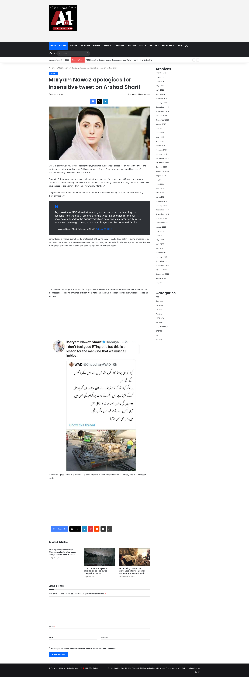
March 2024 (160, 197)
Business (120, 45)
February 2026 (161, 98)
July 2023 (160, 231)
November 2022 (162, 265)
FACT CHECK (168, 45)
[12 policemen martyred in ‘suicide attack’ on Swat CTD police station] (99, 557)
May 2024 (160, 188)
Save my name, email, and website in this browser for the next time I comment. (83, 648)
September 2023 (162, 223)
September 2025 (162, 120)
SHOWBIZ (108, 45)
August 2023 (161, 227)
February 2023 (161, 253)
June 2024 (160, 184)
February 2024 (161, 201)
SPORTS (96, 45)
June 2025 (160, 133)
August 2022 (161, 278)
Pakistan (73, 45)
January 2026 (161, 103)
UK (157, 335)
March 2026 (160, 94)
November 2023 (162, 214)
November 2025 (162, 111)
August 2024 (161, 176)
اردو (186, 45)
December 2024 (162, 158)
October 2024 (161, 167)
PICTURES (154, 45)
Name (52, 626)
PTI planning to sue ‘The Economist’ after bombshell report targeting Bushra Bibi (132, 571)
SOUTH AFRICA (162, 327)
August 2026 (161, 73)
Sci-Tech (132, 45)
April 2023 (160, 244)
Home (53, 45)
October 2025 (161, 116)
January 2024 (161, 205)
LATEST (62, 45)
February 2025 (161, 150)
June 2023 (160, 235)
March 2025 (160, 146)
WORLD (84, 45)
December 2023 (162, 210)
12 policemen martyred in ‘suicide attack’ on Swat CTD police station (96, 571)
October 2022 (161, 270)
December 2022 (162, 261)
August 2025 (161, 124)
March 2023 (160, 248)
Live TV (142, 45)
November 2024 (162, 163)
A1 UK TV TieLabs (92, 668)
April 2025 (160, 141)
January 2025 (161, 154)
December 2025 (162, 107)
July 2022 (160, 283)
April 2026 (160, 90)
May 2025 (160, 137)
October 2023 (161, 218)
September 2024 (162, 171)
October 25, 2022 (104, 229)
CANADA (159, 305)
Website (104, 637)
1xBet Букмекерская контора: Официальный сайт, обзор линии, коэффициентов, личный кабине (62, 552)
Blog (180, 45)
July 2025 (160, 128)
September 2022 (162, 274)
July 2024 (160, 180)
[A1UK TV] (63, 18)
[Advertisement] (150, 21)
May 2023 (160, 240)
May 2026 (160, 86)
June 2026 (160, 81)
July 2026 (160, 77)
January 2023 (161, 257)
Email (52, 637)
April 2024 (160, 193)
